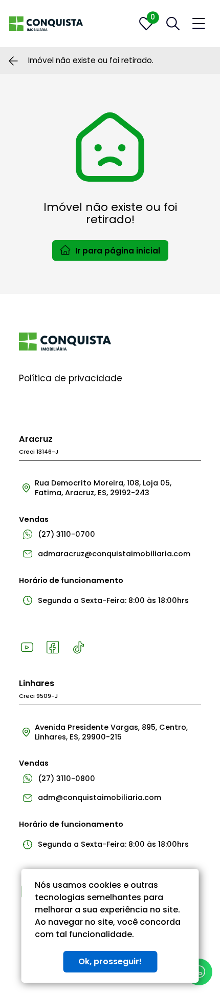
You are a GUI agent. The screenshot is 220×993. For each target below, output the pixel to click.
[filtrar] (173, 23)
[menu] (198, 23)
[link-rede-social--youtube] (27, 647)
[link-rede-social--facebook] (53, 647)
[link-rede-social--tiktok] (78, 647)
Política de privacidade (70, 378)
